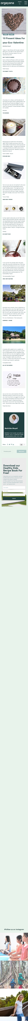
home (11, 34)
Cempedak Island (7, 362)
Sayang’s (5, 110)
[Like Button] (21, 445)
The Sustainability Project (9, 276)
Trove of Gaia (6, 197)
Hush (4, 153)
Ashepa (4, 231)
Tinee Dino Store (6, 406)
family (5, 34)
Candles (7, 153)
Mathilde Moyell (7, 46)
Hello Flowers (6, 68)
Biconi (11, 153)
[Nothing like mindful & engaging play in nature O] (14, 975)
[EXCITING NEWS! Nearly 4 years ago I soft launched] (14, 1003)
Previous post (7, 451)
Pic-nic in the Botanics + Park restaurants (12, 318)
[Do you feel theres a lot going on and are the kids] (14, 947)
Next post (21, 451)
